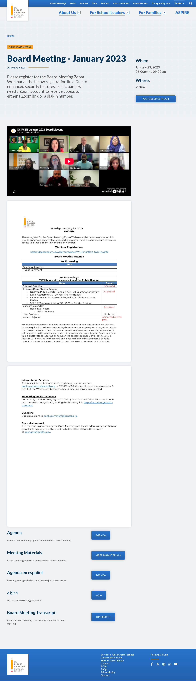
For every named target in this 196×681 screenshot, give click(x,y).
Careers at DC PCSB (111, 657)
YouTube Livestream (155, 98)
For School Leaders (107, 12)
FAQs (104, 669)
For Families (150, 12)
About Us (67, 12)
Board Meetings (58, 3)
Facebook (151, 664)
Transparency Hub (160, 3)
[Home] (17, 10)
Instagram (163, 664)
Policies (105, 3)
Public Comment (121, 3)
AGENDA (101, 575)
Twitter (157, 664)
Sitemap (105, 675)
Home (10, 36)
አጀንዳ (99, 595)
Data (94, 3)
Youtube (175, 664)
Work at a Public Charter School (117, 654)
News (73, 3)
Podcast (84, 3)
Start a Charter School (112, 660)
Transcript (103, 616)
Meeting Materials (108, 555)
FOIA (104, 666)
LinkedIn (169, 664)
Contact (105, 663)
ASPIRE (182, 12)
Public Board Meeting (20, 47)
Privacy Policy (108, 672)
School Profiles (140, 3)
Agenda (101, 535)
